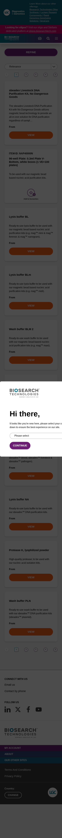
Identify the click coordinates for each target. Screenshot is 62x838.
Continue (20, 445)
